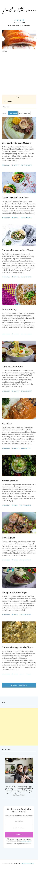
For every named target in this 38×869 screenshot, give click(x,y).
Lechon (4, 51)
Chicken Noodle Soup (12, 366)
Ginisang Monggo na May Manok (18, 250)
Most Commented (24, 113)
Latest (4, 113)
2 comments (25, 448)
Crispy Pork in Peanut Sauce (15, 197)
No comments (26, 165)
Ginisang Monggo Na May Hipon (17, 647)
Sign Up (22, 22)
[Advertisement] (19, 75)
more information (26, 841)
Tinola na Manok (10, 480)
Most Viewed (13, 113)
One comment (26, 391)
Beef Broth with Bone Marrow (16, 143)
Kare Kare (7, 423)
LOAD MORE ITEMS (20, 685)
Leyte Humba (8, 537)
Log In (15, 22)
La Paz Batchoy (9, 309)
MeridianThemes (28, 863)
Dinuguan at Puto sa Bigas (14, 592)
